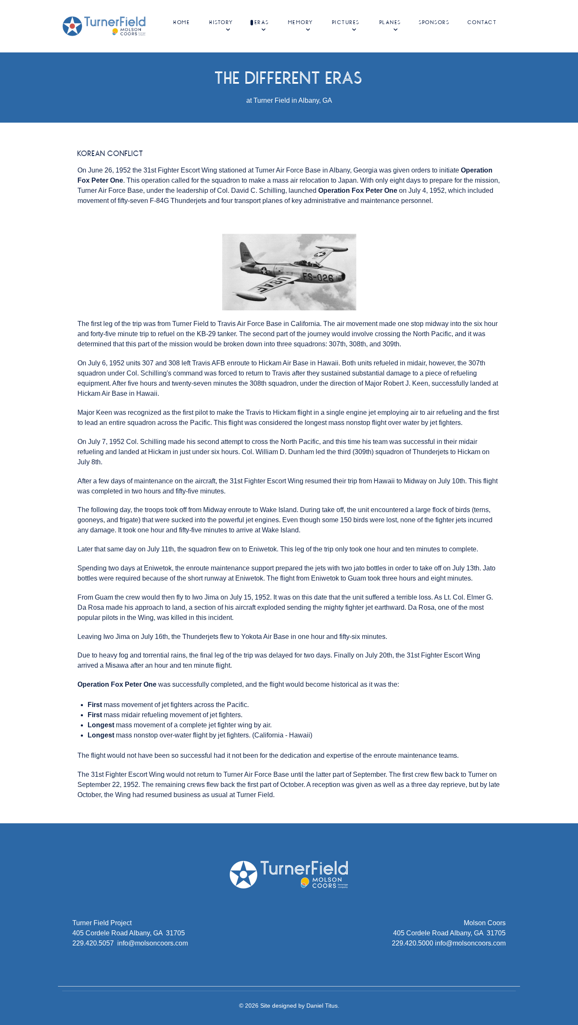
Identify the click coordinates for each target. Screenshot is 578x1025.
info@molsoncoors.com (152, 943)
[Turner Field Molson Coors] (104, 25)
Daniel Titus (322, 1005)
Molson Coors (485, 922)
